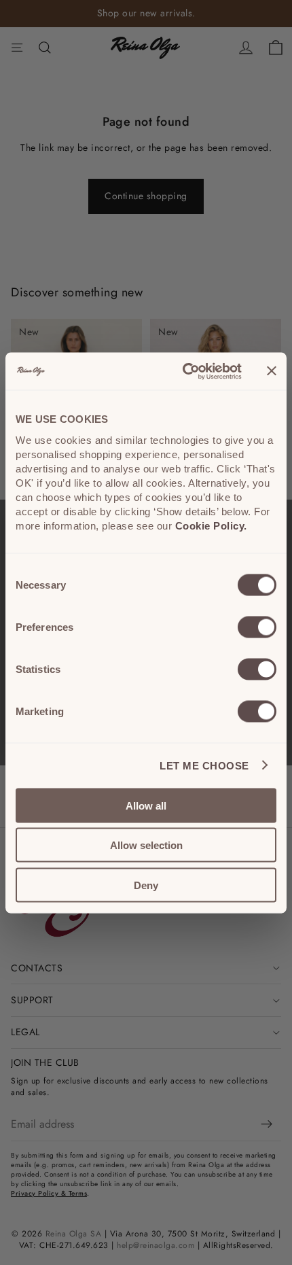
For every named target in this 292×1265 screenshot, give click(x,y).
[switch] (257, 627)
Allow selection (146, 845)
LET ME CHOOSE (204, 766)
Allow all (146, 805)
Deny (146, 884)
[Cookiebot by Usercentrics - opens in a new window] (184, 371)
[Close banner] (271, 371)
